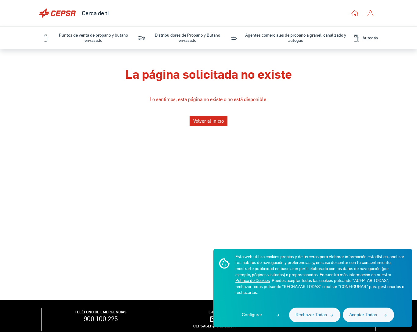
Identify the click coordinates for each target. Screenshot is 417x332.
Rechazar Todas (311, 314)
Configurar (252, 314)
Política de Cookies (252, 280)
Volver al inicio (208, 120)
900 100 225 (101, 318)
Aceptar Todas (363, 314)
